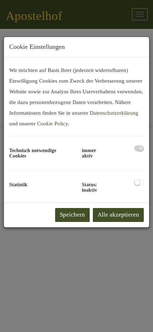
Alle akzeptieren (118, 214)
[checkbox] (139, 148)
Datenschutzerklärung (114, 113)
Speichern (72, 214)
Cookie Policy (52, 123)
